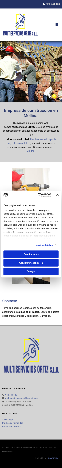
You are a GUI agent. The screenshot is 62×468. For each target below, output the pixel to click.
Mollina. (31, 150)
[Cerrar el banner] (57, 195)
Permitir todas (31, 254)
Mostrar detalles (44, 245)
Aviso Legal (7, 419)
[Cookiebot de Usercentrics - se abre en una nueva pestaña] (38, 195)
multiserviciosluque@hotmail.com (21, 398)
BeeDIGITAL (54, 458)
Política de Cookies (11, 426)
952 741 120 (53, 4)
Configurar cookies (29, 263)
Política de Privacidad (12, 423)
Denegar (31, 271)
